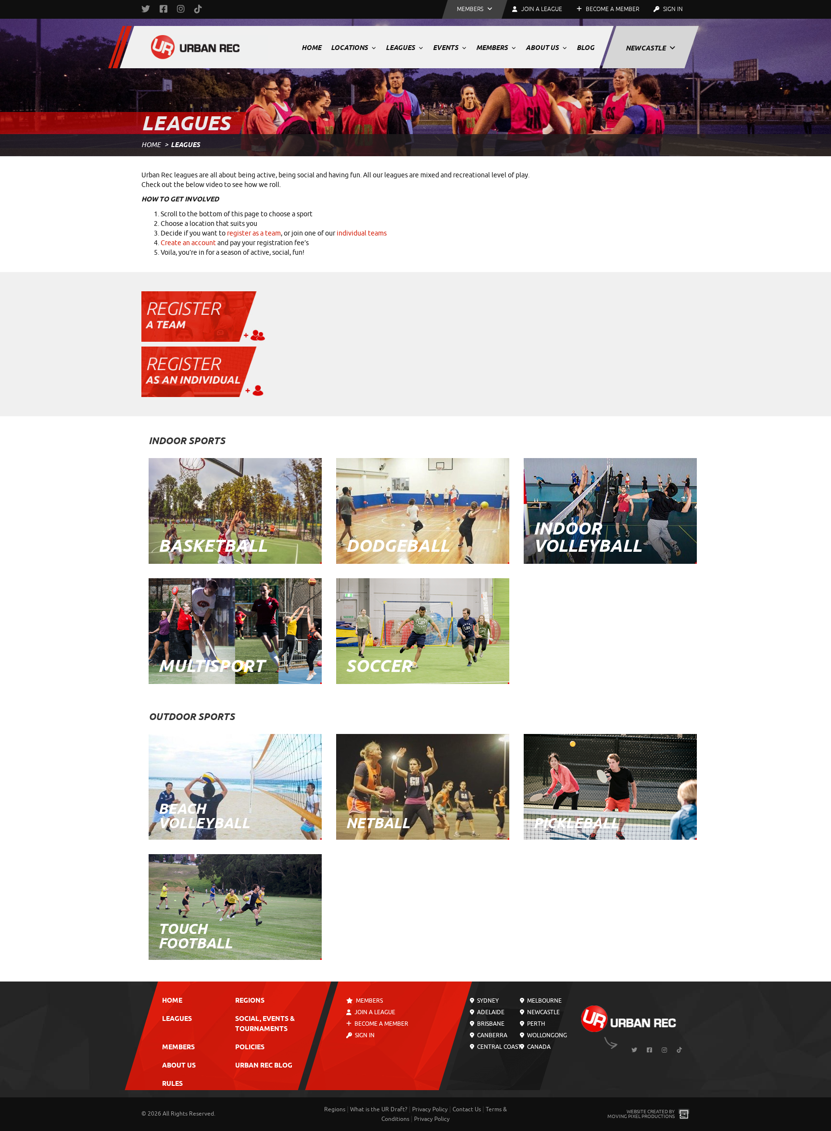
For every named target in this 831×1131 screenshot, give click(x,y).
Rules (172, 1084)
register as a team (254, 233)
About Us (543, 47)
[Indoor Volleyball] (610, 510)
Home (311, 47)
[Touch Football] (235, 906)
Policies (249, 1047)
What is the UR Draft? (378, 1109)
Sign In (672, 9)
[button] (474, 9)
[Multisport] (235, 630)
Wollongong (546, 1035)
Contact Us (467, 1109)
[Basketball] (235, 510)
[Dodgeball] (422, 510)
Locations (350, 47)
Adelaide (490, 1012)
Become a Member (611, 9)
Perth (534, 1024)
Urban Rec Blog (263, 1065)
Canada (537, 1047)
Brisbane (490, 1024)
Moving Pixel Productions (641, 1116)
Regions (249, 1001)
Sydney (487, 1001)
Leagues (401, 47)
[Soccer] (422, 630)
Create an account (188, 243)
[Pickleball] (610, 786)
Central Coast (498, 1047)
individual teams (362, 233)
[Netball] (422, 786)
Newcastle (646, 48)
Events (446, 47)
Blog (585, 47)
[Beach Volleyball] (235, 786)
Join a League (374, 1012)
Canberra (491, 1035)
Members (492, 47)
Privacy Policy (430, 1109)
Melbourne (543, 1001)
